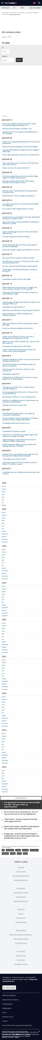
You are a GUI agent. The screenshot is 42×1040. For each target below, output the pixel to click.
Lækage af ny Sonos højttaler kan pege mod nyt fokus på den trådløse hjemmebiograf (20, 455)
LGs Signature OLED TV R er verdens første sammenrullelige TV (18, 388)
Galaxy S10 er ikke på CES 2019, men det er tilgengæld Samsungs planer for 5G (18, 337)
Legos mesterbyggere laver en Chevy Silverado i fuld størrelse (20, 232)
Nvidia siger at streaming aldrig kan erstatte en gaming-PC (19, 270)
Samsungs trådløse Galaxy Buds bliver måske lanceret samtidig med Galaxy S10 (19, 124)
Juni (3, 500)
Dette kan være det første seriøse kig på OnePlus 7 (21, 310)
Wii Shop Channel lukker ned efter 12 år (17, 129)
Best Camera (21, 951)
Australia (25, 850)
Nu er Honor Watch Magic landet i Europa (17, 209)
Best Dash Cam (21, 956)
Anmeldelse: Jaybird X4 (10, 374)
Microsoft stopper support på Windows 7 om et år (21, 250)
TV (14, 8)
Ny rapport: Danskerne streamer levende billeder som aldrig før (20, 205)
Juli (3, 502)
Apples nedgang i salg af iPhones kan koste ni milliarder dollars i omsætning (19, 440)
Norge (25, 853)
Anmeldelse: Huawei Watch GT (13, 307)
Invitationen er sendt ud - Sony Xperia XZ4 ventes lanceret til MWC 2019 (20, 262)
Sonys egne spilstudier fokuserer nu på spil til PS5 (20, 155)
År (3, 48)
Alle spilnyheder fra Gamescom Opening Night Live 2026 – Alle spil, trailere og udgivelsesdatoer (22, 804)
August (4, 505)
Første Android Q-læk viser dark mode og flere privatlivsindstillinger (19, 245)
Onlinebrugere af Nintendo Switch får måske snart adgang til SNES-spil (21, 303)
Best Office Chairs (21, 943)
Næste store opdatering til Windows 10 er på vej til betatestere (21, 142)
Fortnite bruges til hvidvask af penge (16, 237)
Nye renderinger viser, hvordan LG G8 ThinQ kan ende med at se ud (20, 164)
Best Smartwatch (21, 922)
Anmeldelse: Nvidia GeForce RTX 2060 (16, 346)
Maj (3, 497)
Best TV (21, 913)
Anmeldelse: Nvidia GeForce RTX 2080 (16, 279)
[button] (2, 3)
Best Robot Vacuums (21, 964)
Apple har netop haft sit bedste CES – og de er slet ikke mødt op (20, 342)
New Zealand (34, 850)
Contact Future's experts (10, 1000)
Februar (4, 489)
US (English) (9, 850)
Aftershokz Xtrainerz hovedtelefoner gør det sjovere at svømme (19, 365)
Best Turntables (21, 930)
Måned (4, 56)
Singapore (5, 853)
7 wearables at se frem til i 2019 (14, 459)
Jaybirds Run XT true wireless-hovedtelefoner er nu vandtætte (20, 133)
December (5, 542)
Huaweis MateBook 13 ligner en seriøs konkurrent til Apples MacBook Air (21, 360)
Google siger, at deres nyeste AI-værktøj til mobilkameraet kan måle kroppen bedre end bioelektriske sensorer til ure (21, 836)
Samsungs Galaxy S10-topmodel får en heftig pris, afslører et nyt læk (20, 223)
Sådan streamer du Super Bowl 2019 (15, 168)
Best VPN (21, 867)
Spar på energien (35, 8)
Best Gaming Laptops (21, 892)
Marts (3, 492)
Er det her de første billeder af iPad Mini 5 (17, 328)
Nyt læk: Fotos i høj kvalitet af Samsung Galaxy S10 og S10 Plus (19, 191)
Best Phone (21, 909)
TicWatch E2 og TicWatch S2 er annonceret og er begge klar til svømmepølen (20, 378)
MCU (22, 8)
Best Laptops (21, 888)
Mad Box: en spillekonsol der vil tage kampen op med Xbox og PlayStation (20, 401)
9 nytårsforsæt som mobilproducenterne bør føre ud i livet (20, 473)
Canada (18, 850)
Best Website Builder (21, 880)
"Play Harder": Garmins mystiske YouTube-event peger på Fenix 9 (21, 820)
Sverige (13, 853)
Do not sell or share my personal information (17, 1025)
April (3, 494)
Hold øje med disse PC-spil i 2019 (14, 405)
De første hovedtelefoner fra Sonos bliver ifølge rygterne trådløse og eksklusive (20, 177)
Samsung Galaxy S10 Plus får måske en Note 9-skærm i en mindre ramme (19, 463)
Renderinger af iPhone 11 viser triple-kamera (19, 397)
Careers (4, 1021)
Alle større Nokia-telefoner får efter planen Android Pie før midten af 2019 (18, 182)
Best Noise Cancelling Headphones (21, 935)
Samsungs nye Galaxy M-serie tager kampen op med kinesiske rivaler (20, 293)
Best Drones (21, 960)
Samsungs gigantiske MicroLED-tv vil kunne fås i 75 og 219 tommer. (20, 393)
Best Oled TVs (21, 918)
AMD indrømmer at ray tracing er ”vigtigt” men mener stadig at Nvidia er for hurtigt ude (19, 288)
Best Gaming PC (21, 897)
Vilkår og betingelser (9, 995)
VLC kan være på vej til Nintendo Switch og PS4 (19, 266)
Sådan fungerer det (14, 14)
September (5, 534)
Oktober (4, 536)
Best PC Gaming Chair (21, 901)
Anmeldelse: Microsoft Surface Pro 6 (15, 423)
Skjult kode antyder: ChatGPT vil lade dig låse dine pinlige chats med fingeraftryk (21, 827)
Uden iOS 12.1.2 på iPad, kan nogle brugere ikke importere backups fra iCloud (20, 435)
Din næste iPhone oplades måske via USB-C (18, 258)
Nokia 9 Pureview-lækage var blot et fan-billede (19, 147)
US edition (16, 1034)
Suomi (19, 853)
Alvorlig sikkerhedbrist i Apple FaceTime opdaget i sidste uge (20, 151)
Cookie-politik (6, 1008)
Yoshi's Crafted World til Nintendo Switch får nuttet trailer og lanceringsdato (18, 350)
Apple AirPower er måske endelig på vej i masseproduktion (17, 314)
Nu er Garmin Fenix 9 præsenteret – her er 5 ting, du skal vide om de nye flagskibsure (21, 813)
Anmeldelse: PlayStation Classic (14, 431)
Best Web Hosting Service (21, 876)
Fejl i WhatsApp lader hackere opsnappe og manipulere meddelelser (18, 414)
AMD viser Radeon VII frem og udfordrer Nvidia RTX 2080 (20, 324)
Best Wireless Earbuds (21, 939)
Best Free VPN (21, 871)
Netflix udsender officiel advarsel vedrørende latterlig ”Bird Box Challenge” (19, 445)
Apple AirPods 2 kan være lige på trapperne (18, 196)
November (5, 539)
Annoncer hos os (7, 1017)
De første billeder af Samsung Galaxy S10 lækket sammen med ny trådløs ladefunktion (20, 419)
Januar (4, 486)
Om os (4, 1012)
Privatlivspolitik (7, 1004)
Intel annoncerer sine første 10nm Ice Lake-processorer (18, 370)
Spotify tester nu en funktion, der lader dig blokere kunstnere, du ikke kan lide (21, 218)
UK (3, 850)
